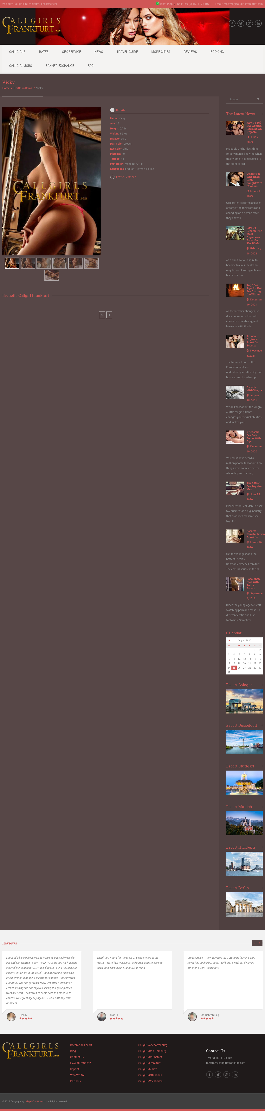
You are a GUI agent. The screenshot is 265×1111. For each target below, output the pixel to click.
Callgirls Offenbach (150, 1075)
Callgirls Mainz (147, 1069)
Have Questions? (80, 1063)
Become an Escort (81, 1045)
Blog (73, 1051)
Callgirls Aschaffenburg (152, 1045)
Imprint (74, 1069)
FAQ (91, 65)
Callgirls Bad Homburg (152, 1051)
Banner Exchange (60, 65)
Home (6, 88)
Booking (217, 51)
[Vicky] (12, 262)
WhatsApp (166, 4)
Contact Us (77, 1057)
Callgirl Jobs (20, 65)
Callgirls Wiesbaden (150, 1081)
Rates (43, 51)
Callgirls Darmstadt (150, 1057)
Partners (75, 1081)
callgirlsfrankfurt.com (36, 1101)
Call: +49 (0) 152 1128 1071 (194, 4)
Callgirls (17, 51)
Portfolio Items (23, 88)
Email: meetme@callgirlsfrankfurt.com (239, 4)
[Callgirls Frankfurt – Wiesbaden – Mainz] (31, 31)
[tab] (159, 110)
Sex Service (71, 51)
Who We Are (77, 1075)
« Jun (229, 640)
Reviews (190, 51)
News (98, 51)
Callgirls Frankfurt (149, 1063)
